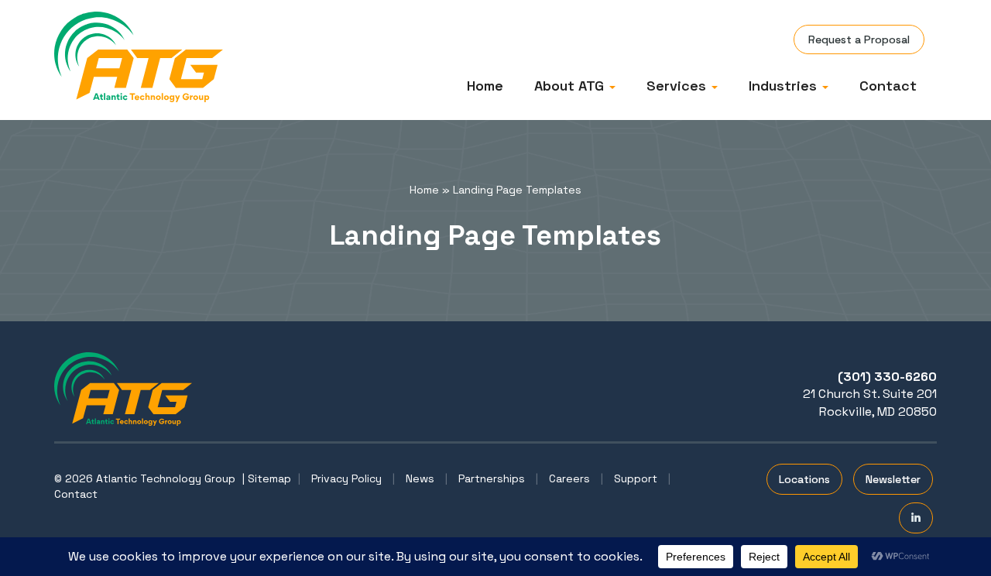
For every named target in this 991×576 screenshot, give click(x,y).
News (420, 478)
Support (635, 478)
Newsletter (893, 479)
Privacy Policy (346, 478)
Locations (804, 479)
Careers (569, 478)
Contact (888, 85)
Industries (785, 85)
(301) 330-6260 (887, 377)
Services (678, 85)
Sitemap (269, 478)
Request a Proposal (859, 39)
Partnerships (491, 478)
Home (485, 85)
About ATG (571, 85)
